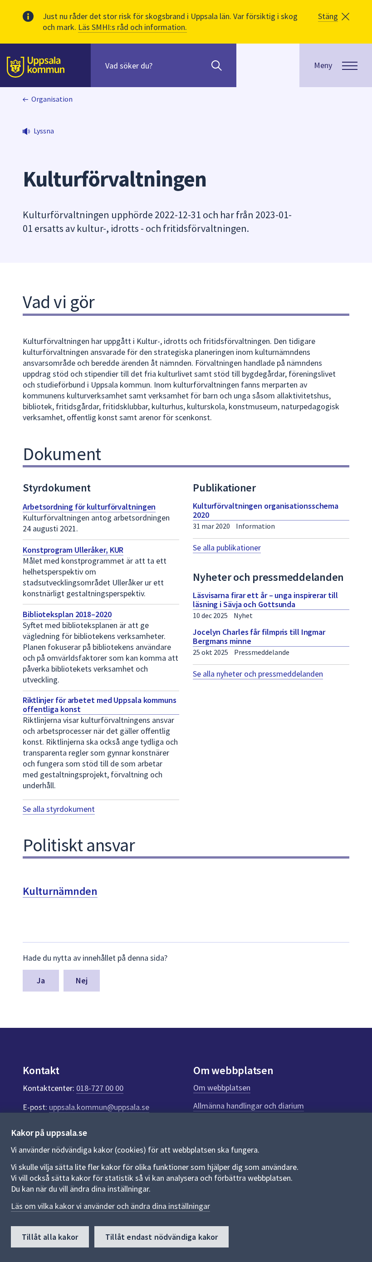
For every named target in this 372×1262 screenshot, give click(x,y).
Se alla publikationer (227, 547)
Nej (82, 980)
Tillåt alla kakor (50, 1237)
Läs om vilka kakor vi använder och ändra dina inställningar (110, 1206)
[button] (333, 16)
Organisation (52, 98)
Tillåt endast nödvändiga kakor (161, 1237)
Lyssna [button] (44, 130)
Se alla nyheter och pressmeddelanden (258, 673)
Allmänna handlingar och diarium (248, 1105)
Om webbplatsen (221, 1087)
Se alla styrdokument (59, 809)
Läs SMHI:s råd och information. (132, 27)
